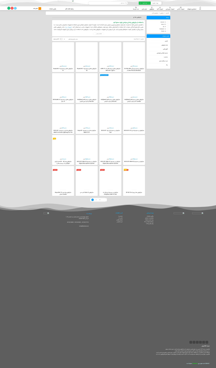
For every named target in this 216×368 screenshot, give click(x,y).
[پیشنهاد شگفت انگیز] (69, 7)
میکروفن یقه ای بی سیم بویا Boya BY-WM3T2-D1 (87, 131)
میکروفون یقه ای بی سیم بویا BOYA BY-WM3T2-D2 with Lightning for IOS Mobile (63, 132)
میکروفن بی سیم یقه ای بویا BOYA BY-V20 (110, 131)
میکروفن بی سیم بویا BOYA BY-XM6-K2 (134, 161)
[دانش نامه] (39, 8)
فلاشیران (167, 13)
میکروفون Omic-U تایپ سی (86, 192)
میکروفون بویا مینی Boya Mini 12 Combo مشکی (63, 193)
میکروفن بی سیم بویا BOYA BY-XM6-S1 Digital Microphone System (110, 162)
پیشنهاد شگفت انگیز (69, 9)
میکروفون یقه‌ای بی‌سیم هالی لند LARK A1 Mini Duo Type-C (110, 69)
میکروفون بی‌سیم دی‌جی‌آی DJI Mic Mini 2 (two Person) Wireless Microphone (134, 70)
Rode (162, 31)
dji (163, 26)
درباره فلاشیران (206, 346)
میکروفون (162, 13)
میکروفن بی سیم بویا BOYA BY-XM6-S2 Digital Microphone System (87, 162)
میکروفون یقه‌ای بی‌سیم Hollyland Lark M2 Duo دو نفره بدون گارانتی (86, 100)
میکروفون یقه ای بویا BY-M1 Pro (134, 192)
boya (162, 24)
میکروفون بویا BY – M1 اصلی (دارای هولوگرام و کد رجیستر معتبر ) (63, 162)
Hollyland (162, 29)
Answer (162, 22)
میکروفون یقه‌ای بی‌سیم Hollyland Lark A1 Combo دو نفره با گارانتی (134, 100)
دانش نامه (35, 8)
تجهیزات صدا (68, 27)
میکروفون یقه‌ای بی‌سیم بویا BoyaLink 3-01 (63, 69)
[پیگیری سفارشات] (52, 7)
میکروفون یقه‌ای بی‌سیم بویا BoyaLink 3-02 (86, 69)
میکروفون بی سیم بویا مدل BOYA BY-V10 (134, 130)
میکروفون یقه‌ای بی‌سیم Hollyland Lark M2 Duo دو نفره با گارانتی (110, 100)
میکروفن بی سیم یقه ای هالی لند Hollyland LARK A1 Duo (110, 193)
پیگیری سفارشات (52, 9)
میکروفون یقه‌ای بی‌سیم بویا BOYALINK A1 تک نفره (63, 100)
